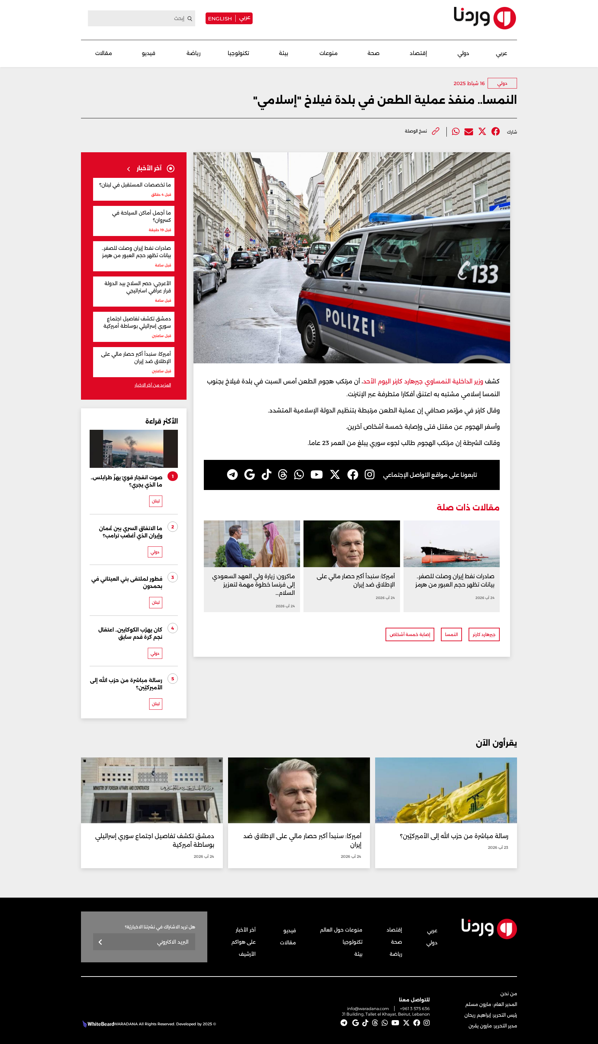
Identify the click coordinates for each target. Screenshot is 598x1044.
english (220, 18)
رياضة (193, 53)
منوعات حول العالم (341, 930)
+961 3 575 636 (415, 1008)
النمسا (451, 634)
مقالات (103, 53)
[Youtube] (316, 475)
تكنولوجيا (238, 53)
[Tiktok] (266, 475)
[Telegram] (232, 475)
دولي (463, 53)
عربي (244, 17)
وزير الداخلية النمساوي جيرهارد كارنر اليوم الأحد (423, 381)
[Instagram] (369, 475)
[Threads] (283, 475)
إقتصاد (418, 53)
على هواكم (244, 942)
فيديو (148, 53)
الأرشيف (247, 954)
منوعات (328, 53)
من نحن (508, 993)
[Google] (249, 475)
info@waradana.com (368, 1008)
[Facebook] (495, 131)
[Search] (190, 18)
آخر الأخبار (246, 930)
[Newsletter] (100, 942)
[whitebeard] (97, 1024)
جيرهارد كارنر (484, 634)
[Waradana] (485, 18)
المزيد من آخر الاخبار (153, 385)
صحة (374, 53)
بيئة (283, 53)
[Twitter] (482, 131)
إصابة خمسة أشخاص (410, 634)
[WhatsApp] (299, 475)
